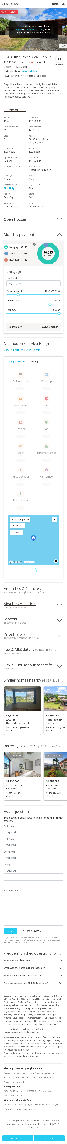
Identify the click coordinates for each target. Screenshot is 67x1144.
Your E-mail (9, 851)
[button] (20, 519)
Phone (7, 864)
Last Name (9, 839)
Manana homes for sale (14, 1082)
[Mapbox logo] (15, 562)
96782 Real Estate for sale (40, 1091)
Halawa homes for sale (14, 1077)
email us (34, 1127)
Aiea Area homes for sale (15, 1073)
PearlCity (18, 349)
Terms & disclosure (14, 1124)
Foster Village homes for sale (41, 1073)
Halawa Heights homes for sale (40, 1077)
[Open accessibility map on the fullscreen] (54, 519)
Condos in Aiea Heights (14, 1104)
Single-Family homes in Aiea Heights (42, 1104)
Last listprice (12, 278)
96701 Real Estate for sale (15, 1091)
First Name (9, 826)
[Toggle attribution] (56, 561)
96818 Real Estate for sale (15, 1095)
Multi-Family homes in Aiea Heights (19, 1109)
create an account (34, 29)
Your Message (11, 890)
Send (10, 931)
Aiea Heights (29, 71)
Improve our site (32, 1124)
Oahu (6, 349)
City (5, 877)
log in (19, 29)
